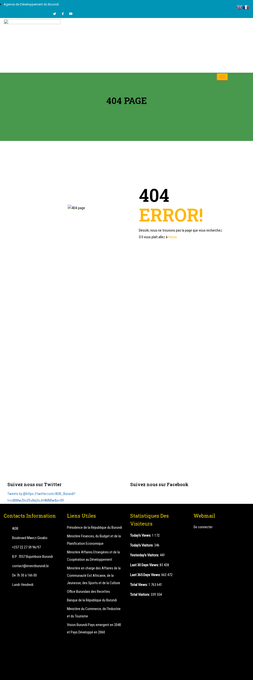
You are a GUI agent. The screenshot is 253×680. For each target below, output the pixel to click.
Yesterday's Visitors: (145, 555)
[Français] (246, 7)
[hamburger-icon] (222, 76)
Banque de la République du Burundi (92, 600)
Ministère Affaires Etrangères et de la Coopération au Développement (93, 556)
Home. (173, 237)
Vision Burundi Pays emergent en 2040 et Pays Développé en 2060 (94, 628)
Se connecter (202, 527)
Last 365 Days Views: (145, 575)
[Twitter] (54, 13)
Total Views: (139, 584)
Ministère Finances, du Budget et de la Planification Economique (94, 540)
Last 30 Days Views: (145, 565)
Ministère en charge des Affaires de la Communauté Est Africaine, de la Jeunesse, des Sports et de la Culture (94, 575)
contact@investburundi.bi (30, 566)
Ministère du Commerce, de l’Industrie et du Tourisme (94, 612)
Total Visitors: (140, 594)
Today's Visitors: (142, 545)
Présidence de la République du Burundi (94, 527)
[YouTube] (71, 13)
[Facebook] (62, 13)
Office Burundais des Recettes (88, 591)
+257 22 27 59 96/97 (26, 547)
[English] (239, 7)
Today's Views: (141, 535)
